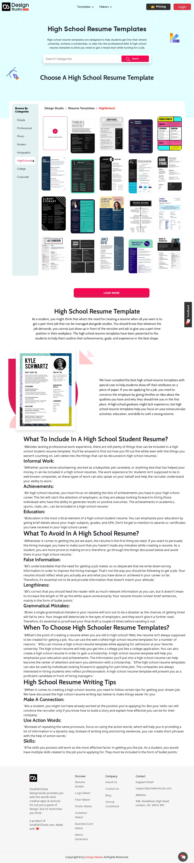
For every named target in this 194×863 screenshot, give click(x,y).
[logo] (33, 779)
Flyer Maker (82, 800)
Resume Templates (81, 108)
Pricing (161, 6)
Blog (108, 795)
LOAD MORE (112, 293)
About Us (111, 782)
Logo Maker (83, 793)
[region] (25, 195)
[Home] (14, 7)
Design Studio (54, 108)
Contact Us (112, 789)
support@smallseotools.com (154, 788)
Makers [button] (104, 7)
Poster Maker (83, 806)
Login (182, 7)
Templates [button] (84, 7)
